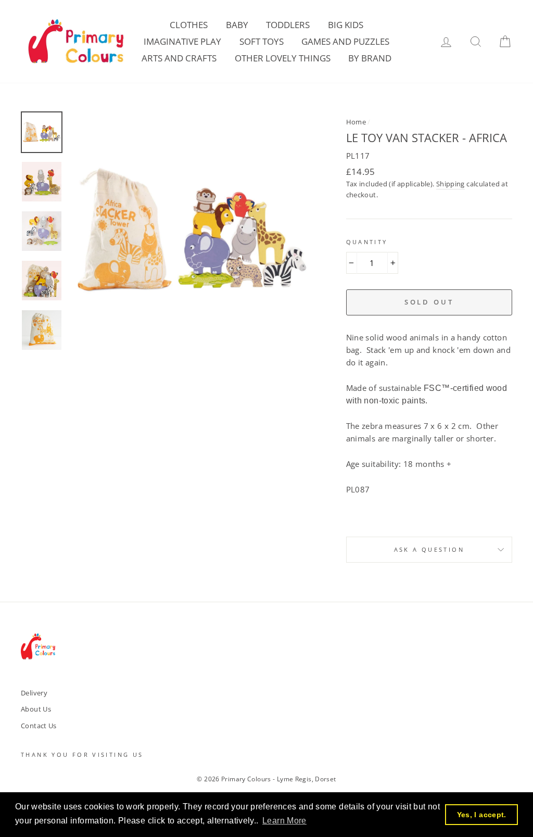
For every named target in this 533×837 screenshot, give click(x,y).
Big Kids (345, 25)
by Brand (369, 58)
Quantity (367, 242)
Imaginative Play (182, 41)
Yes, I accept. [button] (481, 814)
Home (356, 121)
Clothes (189, 25)
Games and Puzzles (345, 41)
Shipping (450, 183)
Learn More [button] (284, 820)
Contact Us (39, 725)
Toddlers (288, 25)
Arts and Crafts (179, 58)
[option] (190, 231)
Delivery (34, 693)
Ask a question (429, 549)
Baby (237, 25)
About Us (36, 709)
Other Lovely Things (283, 58)
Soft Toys (261, 41)
